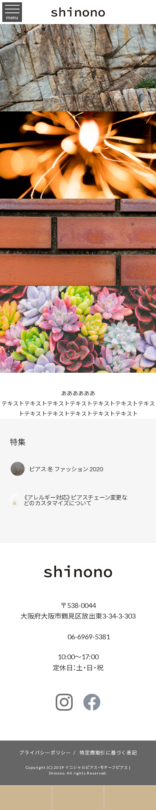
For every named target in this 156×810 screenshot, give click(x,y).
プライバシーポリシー (45, 752)
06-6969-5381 (88, 636)
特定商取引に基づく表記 (108, 752)
